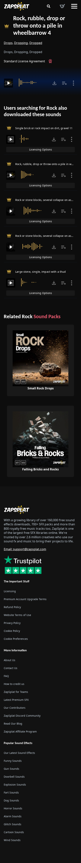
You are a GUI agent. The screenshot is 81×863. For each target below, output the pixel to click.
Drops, (8, 43)
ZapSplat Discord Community (22, 715)
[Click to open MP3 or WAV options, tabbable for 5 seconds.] (54, 83)
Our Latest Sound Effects (19, 753)
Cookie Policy (12, 631)
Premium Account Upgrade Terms (25, 599)
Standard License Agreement (24, 61)
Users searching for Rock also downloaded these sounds (35, 111)
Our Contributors (14, 707)
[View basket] (62, 6)
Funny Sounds (13, 761)
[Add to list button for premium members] (64, 83)
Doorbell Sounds (14, 776)
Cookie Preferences (16, 639)
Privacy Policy (12, 623)
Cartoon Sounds (14, 832)
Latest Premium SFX (16, 700)
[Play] (8, 83)
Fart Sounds (11, 792)
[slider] (32, 82)
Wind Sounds (12, 840)
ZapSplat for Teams (16, 692)
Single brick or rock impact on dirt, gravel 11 (44, 128)
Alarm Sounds (12, 816)
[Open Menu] (74, 6)
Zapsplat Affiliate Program (20, 731)
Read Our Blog (13, 723)
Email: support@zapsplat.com (25, 549)
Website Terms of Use (17, 615)
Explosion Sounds (15, 784)
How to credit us (14, 684)
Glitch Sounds (12, 824)
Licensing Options (40, 149)
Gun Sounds (11, 768)
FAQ (6, 676)
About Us (9, 660)
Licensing (10, 591)
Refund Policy (12, 607)
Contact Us (10, 668)
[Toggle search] (48, 6)
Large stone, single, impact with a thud (40, 271)
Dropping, (21, 43)
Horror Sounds (13, 808)
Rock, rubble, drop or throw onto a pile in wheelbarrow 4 (39, 26)
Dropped (35, 43)
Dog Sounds (11, 800)
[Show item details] (73, 83)
